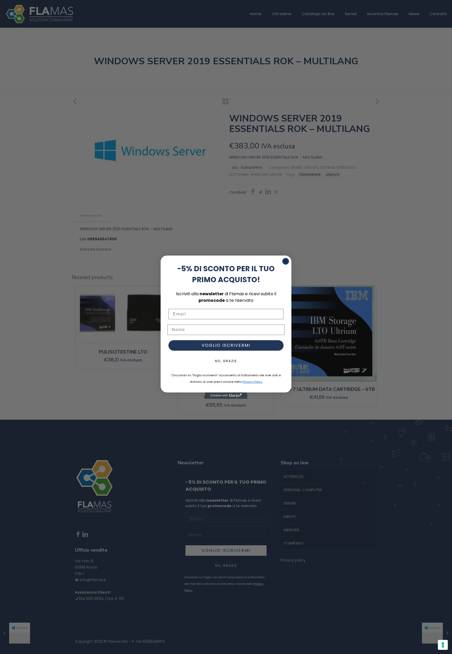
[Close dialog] (285, 261)
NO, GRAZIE (226, 361)
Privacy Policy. (252, 382)
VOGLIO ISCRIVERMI (226, 345)
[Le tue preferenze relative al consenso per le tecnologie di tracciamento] (443, 645)
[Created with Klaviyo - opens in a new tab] (226, 395)
